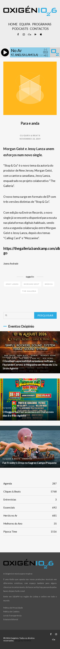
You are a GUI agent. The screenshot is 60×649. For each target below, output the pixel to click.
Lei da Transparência (12, 615)
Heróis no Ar (30, 515)
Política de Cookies (11, 611)
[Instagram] (24, 34)
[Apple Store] (40, 34)
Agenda (30, 483)
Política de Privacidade (13, 608)
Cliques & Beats (30, 135)
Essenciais (30, 507)
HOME (13, 24)
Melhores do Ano (30, 523)
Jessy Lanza (12, 284)
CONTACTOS (39, 29)
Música (49, 284)
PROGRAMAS (41, 24)
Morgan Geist (32, 284)
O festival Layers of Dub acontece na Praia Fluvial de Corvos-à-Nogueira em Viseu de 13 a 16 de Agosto (29, 364)
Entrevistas (30, 499)
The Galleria (29, 291)
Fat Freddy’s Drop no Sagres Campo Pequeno (29, 462)
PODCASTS (20, 29)
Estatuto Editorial (10, 619)
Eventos (27, 357)
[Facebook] (18, 34)
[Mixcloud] (29, 34)
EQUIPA (24, 24)
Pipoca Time (30, 531)
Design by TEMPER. (23, 640)
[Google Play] (35, 34)
